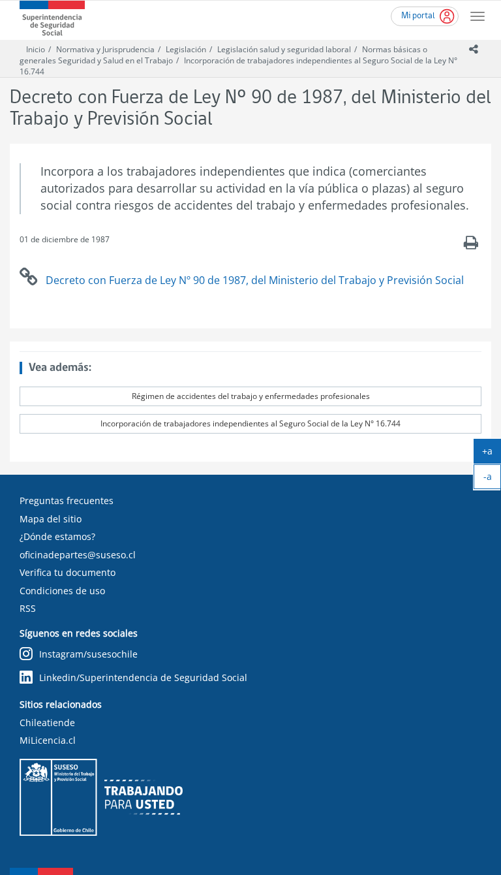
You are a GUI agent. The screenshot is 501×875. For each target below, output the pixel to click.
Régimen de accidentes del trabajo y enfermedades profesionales (251, 396)
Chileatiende (47, 722)
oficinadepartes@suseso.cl (78, 555)
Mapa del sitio (51, 519)
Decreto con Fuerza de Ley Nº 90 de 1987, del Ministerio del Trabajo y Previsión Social (255, 280)
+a (491, 454)
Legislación (186, 49)
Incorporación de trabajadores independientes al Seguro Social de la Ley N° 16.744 (250, 423)
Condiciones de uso (62, 590)
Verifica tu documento (67, 572)
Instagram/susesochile (88, 654)
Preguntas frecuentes (67, 500)
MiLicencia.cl (48, 740)
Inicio (35, 49)
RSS (28, 608)
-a (492, 479)
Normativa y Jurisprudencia (105, 49)
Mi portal (418, 16)
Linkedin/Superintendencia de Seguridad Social (143, 677)
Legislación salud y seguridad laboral (284, 49)
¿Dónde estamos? (57, 536)
